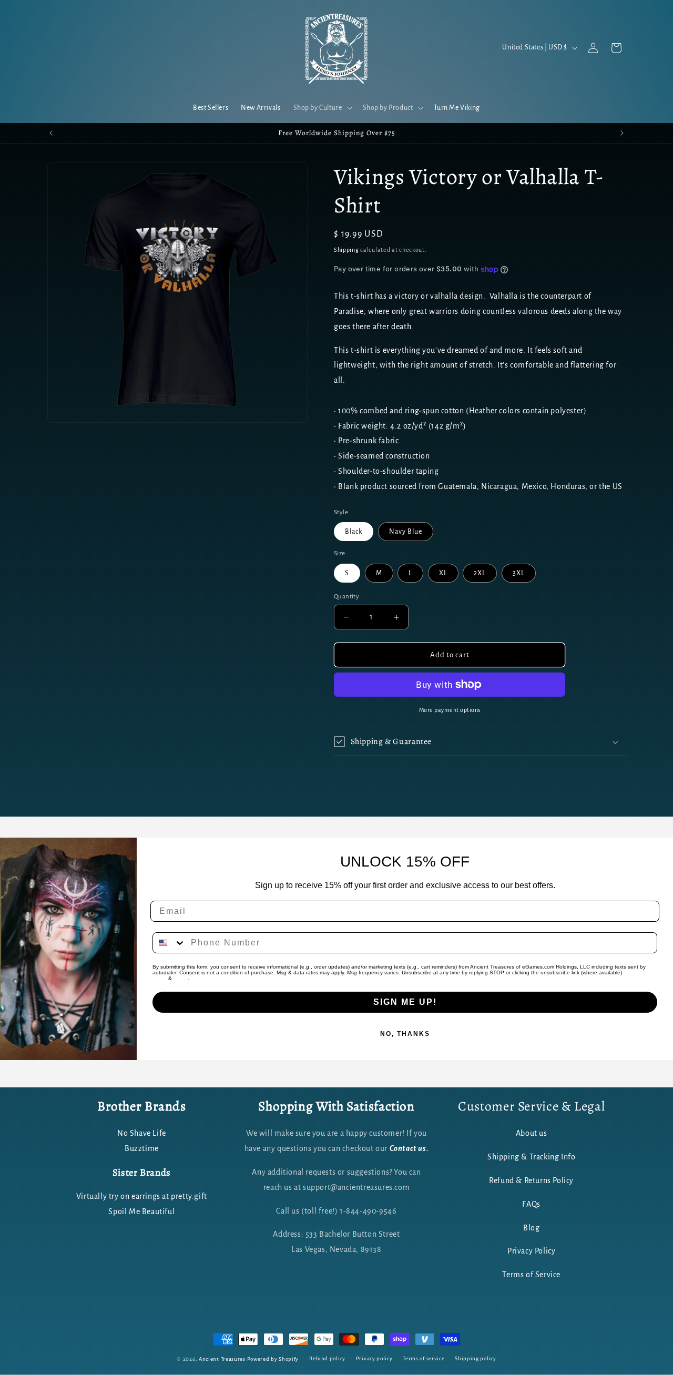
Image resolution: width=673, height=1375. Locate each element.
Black (353, 531)
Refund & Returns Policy (531, 1180)
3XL (519, 573)
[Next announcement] (622, 133)
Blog (531, 1228)
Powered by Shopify (273, 1359)
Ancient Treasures (222, 1359)
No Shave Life (141, 1133)
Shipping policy (475, 1358)
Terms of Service (531, 1275)
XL (443, 573)
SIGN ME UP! (405, 1001)
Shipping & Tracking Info (531, 1157)
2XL (480, 573)
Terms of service (423, 1358)
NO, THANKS (405, 1033)
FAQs (531, 1204)
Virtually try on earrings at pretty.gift (141, 1196)
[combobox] (169, 943)
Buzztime (142, 1149)
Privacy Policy (531, 1251)
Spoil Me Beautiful (141, 1211)
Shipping (346, 250)
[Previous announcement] (51, 133)
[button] (321, 108)
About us (531, 1133)
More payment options (450, 710)
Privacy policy (374, 1358)
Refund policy (327, 1358)
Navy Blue (405, 531)
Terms (181, 978)
